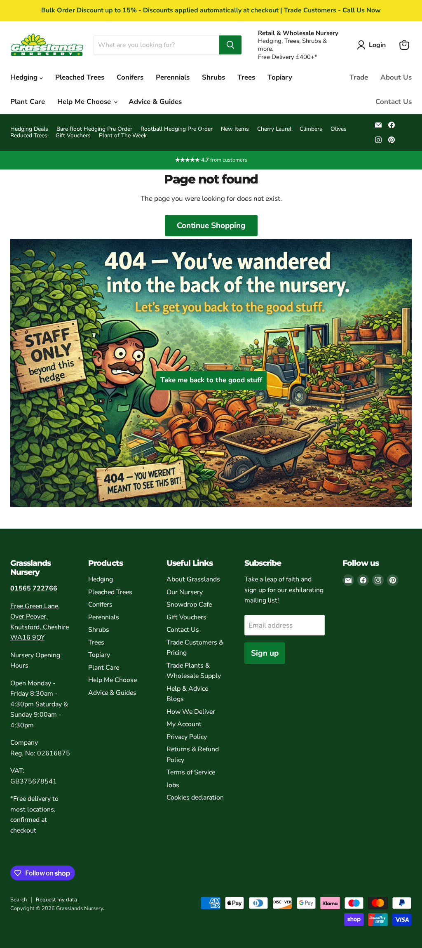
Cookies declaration (195, 797)
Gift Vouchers (73, 135)
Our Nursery (184, 592)
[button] (373, 45)
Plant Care (27, 101)
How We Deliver (190, 711)
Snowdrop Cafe (189, 604)
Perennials (173, 77)
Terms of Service (190, 772)
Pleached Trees (79, 77)
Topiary (279, 77)
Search (18, 899)
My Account (184, 724)
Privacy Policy (186, 736)
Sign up (265, 653)
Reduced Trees (28, 135)
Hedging (25, 77)
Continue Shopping (211, 225)
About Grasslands (193, 579)
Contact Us (393, 101)
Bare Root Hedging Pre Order (94, 129)
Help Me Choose (85, 101)
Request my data (56, 899)
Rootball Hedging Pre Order (177, 129)
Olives (339, 129)
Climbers (311, 129)
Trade (358, 77)
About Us (396, 77)
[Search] (230, 44)
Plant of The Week (123, 135)
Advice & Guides (155, 101)
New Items (235, 129)
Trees (246, 77)
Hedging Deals (29, 129)
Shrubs (213, 77)
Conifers (130, 77)
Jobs (172, 785)
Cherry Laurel (274, 129)
